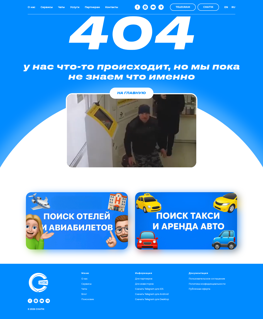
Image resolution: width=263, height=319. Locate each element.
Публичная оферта (199, 289)
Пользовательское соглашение (207, 278)
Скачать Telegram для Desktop (152, 299)
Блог (84, 294)
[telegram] (161, 7)
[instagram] (145, 7)
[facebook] (137, 7)
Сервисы (47, 7)
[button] (183, 7)
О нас (31, 7)
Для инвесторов (144, 284)
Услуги (74, 7)
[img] (77, 220)
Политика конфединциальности (207, 284)
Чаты (61, 7)
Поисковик (87, 299)
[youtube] (153, 7)
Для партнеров (143, 278)
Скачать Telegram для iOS (149, 289)
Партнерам (92, 7)
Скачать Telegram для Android (152, 294)
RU (233, 7)
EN (226, 7)
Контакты (111, 7)
